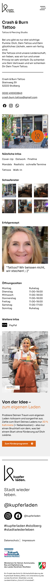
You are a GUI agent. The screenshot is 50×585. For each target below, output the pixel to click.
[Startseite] (8, 516)
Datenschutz (11, 540)
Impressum (28, 540)
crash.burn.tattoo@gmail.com (19, 97)
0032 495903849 (12, 93)
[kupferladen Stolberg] (8, 8)
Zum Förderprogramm (16, 443)
